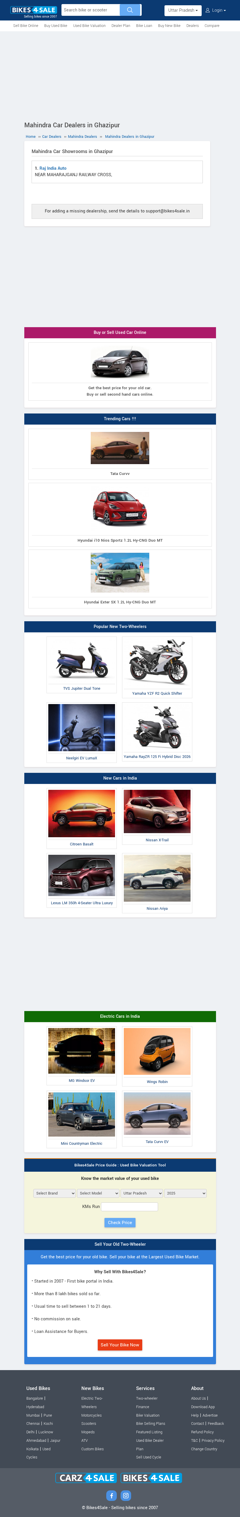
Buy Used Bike (55, 25)
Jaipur (55, 1440)
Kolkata (32, 1449)
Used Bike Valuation (89, 25)
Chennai (33, 1423)
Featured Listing (149, 1432)
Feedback (216, 1423)
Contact (197, 1423)
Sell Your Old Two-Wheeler (120, 1244)
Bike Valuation (148, 1415)
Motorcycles (91, 1415)
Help (195, 1415)
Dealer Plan (121, 25)
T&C (194, 1440)
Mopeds (88, 1432)
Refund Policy (202, 1432)
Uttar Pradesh (182, 10)
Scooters (88, 1423)
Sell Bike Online (25, 25)
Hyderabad (35, 1407)
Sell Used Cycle (148, 1457)
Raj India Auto (53, 168)
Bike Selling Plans (150, 1423)
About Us (198, 1398)
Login (217, 10)
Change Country (204, 1449)
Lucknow (45, 1432)
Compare (212, 25)
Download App (203, 1407)
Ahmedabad (36, 1440)
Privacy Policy (213, 1440)
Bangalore (34, 1398)
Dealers (192, 25)
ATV (84, 1440)
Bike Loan (144, 25)
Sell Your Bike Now (120, 1345)
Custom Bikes (92, 1449)
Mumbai (33, 1415)
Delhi (30, 1432)
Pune (48, 1415)
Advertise (210, 1415)
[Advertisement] (120, 75)
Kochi (48, 1423)
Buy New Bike (169, 25)
